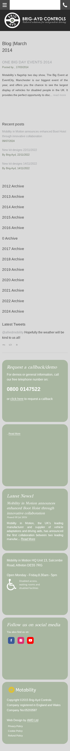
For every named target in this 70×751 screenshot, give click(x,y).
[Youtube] (30, 640)
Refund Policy (15, 735)
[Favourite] (17, 344)
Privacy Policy (15, 726)
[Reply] (4, 344)
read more (59, 95)
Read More (14, 433)
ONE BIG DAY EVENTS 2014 (27, 62)
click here (17, 399)
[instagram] (21, 640)
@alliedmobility (13, 332)
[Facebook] (11, 640)
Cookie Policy (15, 731)
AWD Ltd (32, 720)
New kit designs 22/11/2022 (19, 149)
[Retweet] (10, 344)
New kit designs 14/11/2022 (19, 163)
